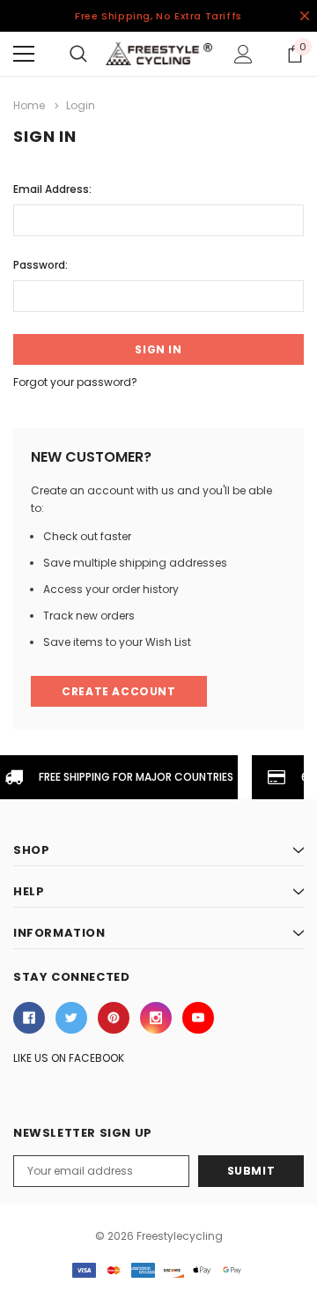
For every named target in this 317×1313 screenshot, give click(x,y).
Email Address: (52, 189)
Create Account (118, 691)
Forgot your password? (75, 382)
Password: (40, 264)
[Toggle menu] (23, 53)
